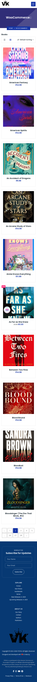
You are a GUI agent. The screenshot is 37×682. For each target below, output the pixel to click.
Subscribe (18, 572)
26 (10, 535)
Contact (18, 615)
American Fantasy (18, 82)
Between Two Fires (18, 369)
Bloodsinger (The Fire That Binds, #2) (18, 514)
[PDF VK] (5, 4)
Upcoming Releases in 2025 (18, 600)
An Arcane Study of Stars (18, 226)
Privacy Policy (9, 676)
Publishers (18, 620)
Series (18, 594)
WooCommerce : (22, 28)
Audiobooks (18, 591)
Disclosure (29, 676)
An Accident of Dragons (18, 178)
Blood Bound (18, 417)
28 (21, 535)
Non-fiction (18, 589)
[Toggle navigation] (33, 4)
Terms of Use (19, 676)
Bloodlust (18, 465)
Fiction (18, 586)
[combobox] (27, 40)
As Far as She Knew (18, 322)
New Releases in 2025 (18, 597)
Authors (18, 618)
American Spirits (18, 130)
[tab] (4, 40)
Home (11, 28)
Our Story (18, 612)
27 (15, 535)
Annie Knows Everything (19, 274)
